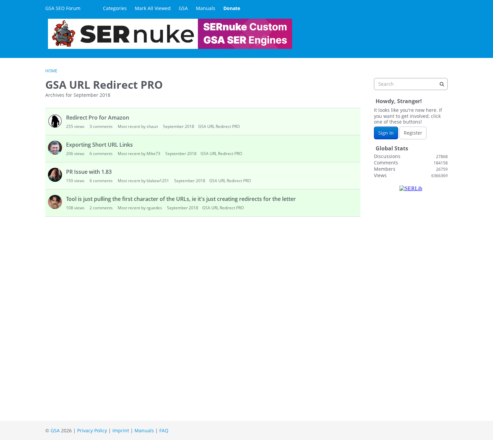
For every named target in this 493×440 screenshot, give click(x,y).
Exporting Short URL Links (99, 144)
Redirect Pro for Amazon (97, 117)
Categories (115, 8)
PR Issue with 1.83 (89, 171)
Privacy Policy (92, 430)
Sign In (386, 133)
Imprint (120, 430)
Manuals (205, 8)
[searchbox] (411, 84)
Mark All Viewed (153, 8)
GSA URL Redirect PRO (219, 126)
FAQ (163, 430)
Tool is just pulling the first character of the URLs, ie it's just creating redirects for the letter (181, 199)
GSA (183, 8)
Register (413, 133)
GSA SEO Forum (62, 8)
